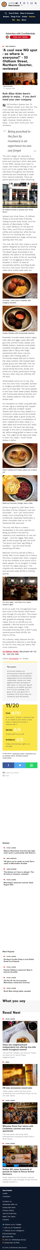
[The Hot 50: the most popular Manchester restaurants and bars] (20, 980)
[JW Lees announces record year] (19, 1079)
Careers (6, 1220)
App (18, 20)
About (24, 20)
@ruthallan (14, 658)
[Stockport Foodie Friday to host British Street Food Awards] (20, 958)
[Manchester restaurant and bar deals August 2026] (20, 882)
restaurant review (18, 753)
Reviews (6, 17)
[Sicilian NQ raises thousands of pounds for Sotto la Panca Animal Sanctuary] (19, 1162)
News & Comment (27, 13)
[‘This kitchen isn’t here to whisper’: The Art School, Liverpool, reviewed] (20, 871)
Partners (32, 17)
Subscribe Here (9, 1207)
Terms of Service (9, 1213)
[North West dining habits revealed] (20, 989)
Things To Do (15, 17)
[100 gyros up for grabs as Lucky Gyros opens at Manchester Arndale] (20, 860)
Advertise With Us (10, 1204)
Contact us (7, 1201)
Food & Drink (14, 13)
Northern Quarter (22, 755)
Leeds (5, 1193)
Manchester (7, 1190)
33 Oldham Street (10, 651)
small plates (7, 758)
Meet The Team (9, 1217)
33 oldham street (9, 755)
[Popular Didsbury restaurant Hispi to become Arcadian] (20, 969)
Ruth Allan (7, 86)
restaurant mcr (30, 753)
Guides (24, 17)
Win (13, 20)
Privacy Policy (8, 1210)
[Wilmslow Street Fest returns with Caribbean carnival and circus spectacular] (19, 1119)
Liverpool (6, 1196)
